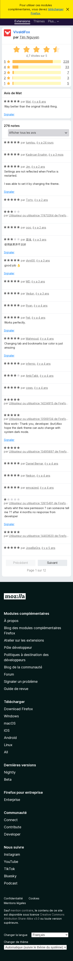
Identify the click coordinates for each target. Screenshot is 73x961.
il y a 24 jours (45, 142)
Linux (8, 745)
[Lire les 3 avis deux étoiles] (36, 77)
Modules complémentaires (26, 613)
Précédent (20, 563)
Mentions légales (15, 903)
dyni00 (30, 260)
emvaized (32, 487)
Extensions (22, 21)
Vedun (30, 293)
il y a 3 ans (39, 239)
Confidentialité (13, 898)
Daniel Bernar (34, 463)
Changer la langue (15, 935)
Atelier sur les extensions (24, 640)
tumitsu (30, 142)
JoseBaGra (33, 547)
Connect (11, 820)
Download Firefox (18, 709)
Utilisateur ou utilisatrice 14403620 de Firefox (38, 535)
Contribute (12, 827)
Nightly (10, 772)
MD (28, 281)
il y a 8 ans (39, 101)
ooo (28, 227)
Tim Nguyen (29, 37)
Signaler (9, 114)
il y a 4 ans (40, 305)
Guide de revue (16, 689)
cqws (29, 387)
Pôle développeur (18, 647)
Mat (28, 101)
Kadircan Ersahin (36, 154)
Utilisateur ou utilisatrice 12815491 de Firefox (38, 503)
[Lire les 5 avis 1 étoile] (36, 83)
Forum (9, 674)
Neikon (30, 475)
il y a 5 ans (48, 547)
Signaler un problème (21, 681)
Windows (11, 716)
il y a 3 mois (56, 154)
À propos (11, 621)
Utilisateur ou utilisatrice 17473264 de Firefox (38, 215)
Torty (29, 199)
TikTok (9, 869)
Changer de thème (16, 942)
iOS (7, 730)
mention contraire (22, 910)
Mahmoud (32, 338)
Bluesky (10, 876)
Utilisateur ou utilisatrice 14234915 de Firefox (38, 403)
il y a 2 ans (38, 166)
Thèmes (39, 21)
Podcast (11, 883)
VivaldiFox (21, 32)
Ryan (29, 305)
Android (10, 738)
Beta (7, 779)
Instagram (12, 854)
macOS (10, 723)
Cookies (34, 898)
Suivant (52, 563)
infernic (30, 363)
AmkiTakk (32, 375)
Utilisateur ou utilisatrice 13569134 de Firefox (38, 418)
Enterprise (12, 800)
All (6, 752)
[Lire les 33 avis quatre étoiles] (36, 67)
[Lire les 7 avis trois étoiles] (36, 72)
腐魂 (28, 239)
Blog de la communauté (23, 667)
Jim (28, 166)
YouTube (11, 862)
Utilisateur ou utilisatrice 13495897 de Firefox (38, 451)
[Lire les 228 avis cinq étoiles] (36, 61)
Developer (12, 834)
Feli (28, 317)
